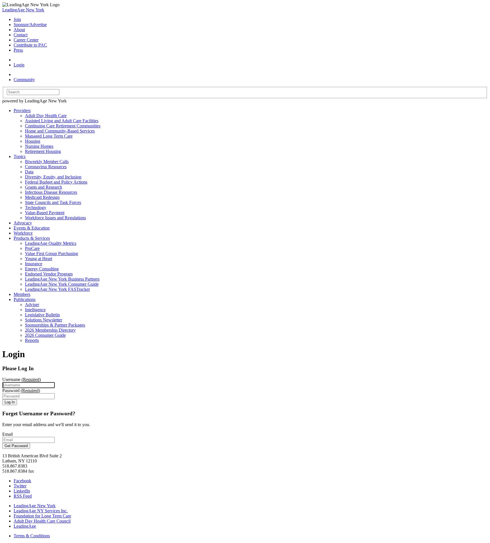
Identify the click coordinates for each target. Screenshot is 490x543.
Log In (10, 402)
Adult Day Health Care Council (42, 521)
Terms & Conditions (32, 535)
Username (21, 379)
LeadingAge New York (23, 9)
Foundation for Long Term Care (42, 515)
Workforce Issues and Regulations (55, 217)
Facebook (22, 480)
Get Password (16, 446)
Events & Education (32, 228)
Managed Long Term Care (49, 136)
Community (24, 79)
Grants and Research (43, 187)
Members (22, 294)
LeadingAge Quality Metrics (50, 243)
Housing (32, 141)
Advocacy (23, 222)
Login (19, 64)
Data (29, 171)
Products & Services (32, 238)
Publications (24, 299)
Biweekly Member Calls (47, 161)
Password (21, 390)
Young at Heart (38, 258)
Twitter (20, 485)
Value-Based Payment (44, 212)
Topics (20, 156)
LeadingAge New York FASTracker (57, 289)
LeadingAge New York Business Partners (62, 279)
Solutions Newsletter (43, 319)
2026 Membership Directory (50, 330)
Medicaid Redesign (42, 197)
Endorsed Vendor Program (49, 274)
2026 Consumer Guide (45, 335)
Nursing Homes (39, 146)
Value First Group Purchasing (51, 253)
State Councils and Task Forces (53, 202)
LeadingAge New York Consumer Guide (62, 284)
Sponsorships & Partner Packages (55, 325)
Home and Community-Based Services (60, 131)
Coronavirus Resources (46, 166)
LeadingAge (25, 526)
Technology (35, 207)
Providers (22, 110)
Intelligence (35, 309)
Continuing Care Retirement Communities (62, 125)
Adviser (32, 304)
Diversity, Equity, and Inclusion (53, 176)
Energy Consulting (42, 268)
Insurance (33, 263)
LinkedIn (22, 491)
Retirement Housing (43, 151)
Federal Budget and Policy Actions (56, 182)
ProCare (32, 248)
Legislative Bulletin (42, 314)
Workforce (23, 233)
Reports (32, 340)
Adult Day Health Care (46, 115)
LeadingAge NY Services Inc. (41, 510)
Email (7, 434)
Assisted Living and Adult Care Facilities (61, 120)
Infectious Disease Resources (51, 192)
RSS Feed (23, 496)
